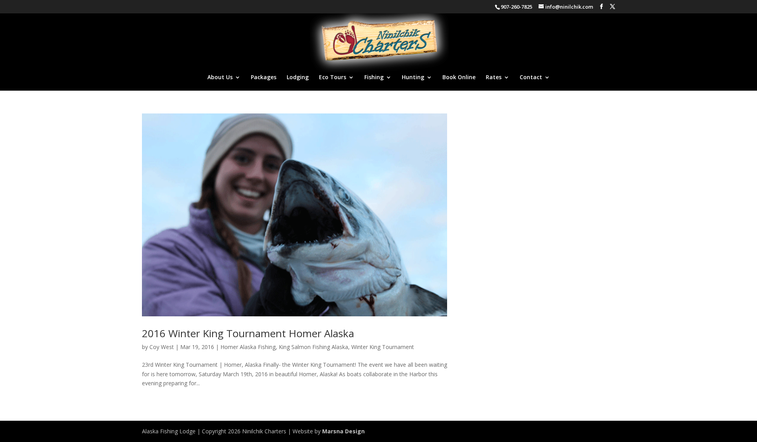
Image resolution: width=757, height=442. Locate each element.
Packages (263, 77)
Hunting (413, 77)
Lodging (298, 77)
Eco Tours (332, 77)
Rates (494, 77)
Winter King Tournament (382, 347)
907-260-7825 (516, 6)
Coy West (161, 347)
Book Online (458, 77)
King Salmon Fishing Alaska (313, 347)
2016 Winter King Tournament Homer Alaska (248, 333)
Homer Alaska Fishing (248, 347)
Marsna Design (343, 431)
